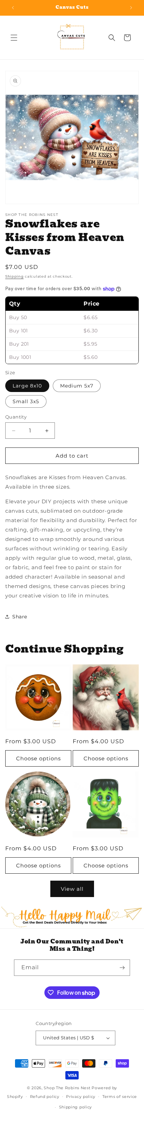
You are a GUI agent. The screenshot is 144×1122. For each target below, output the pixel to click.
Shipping (14, 276)
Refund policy (44, 1096)
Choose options (38, 758)
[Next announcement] (131, 7)
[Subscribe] (122, 967)
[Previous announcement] (13, 7)
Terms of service (119, 1096)
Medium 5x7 (76, 386)
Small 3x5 (26, 401)
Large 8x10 (27, 386)
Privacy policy (80, 1096)
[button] (14, 37)
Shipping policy (75, 1107)
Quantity (16, 417)
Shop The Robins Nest (67, 1087)
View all (72, 889)
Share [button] (19, 616)
